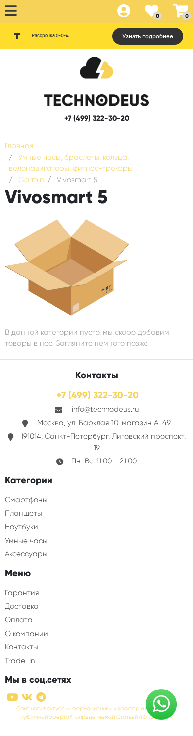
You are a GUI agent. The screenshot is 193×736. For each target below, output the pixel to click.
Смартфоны (26, 499)
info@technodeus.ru (105, 409)
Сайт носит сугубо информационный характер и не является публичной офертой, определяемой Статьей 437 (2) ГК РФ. (96, 712)
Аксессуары (26, 554)
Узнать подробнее (147, 36)
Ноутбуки (21, 526)
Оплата (19, 619)
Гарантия (22, 592)
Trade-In (20, 660)
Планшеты (23, 513)
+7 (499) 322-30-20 (96, 118)
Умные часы (26, 540)
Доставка (22, 606)
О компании (26, 633)
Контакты (21, 647)
